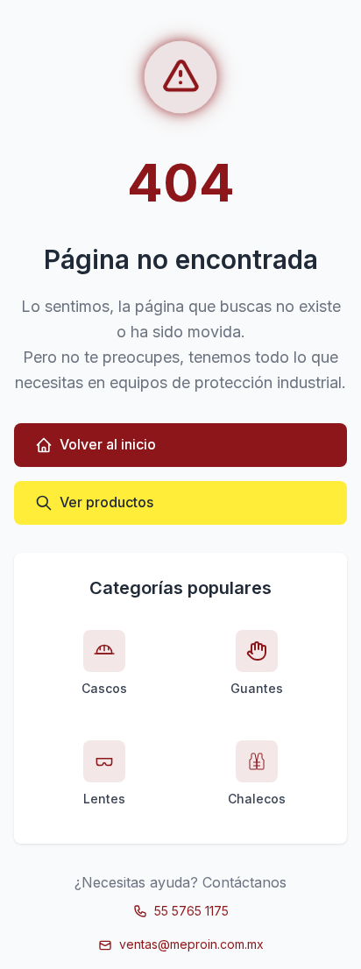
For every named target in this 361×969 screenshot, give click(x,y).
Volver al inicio (108, 444)
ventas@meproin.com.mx (191, 944)
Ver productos (106, 502)
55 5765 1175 (191, 910)
